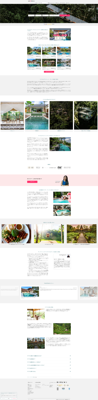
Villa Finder (51, 385)
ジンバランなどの (49, 17)
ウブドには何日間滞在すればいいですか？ (36, 365)
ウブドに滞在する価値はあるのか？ (34, 355)
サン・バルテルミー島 (45, 385)
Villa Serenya (82, 297)
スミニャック (38, 17)
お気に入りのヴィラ (51, 2)
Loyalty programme (31, 392)
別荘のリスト (29, 387)
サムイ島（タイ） (37, 386)
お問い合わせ (32, 181)
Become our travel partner (30, 393)
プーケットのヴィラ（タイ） (37, 385)
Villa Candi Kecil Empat (25, 297)
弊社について (29, 384)
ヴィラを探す (65, 15)
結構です (9, 398)
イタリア (43, 384)
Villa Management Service (30, 389)
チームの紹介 (29, 391)
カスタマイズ (3, 398)
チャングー (41, 17)
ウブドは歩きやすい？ (31, 368)
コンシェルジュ (30, 390)
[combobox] (42, 3)
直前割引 (51, 386)
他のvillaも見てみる (49, 71)
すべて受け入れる (14, 398)
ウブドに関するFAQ (31, 371)
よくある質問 (29, 386)
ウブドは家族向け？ (31, 359)
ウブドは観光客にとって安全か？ (34, 362)
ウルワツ (45, 17)
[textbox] (42, 3)
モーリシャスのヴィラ (38, 387)
